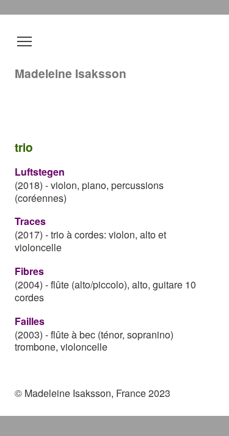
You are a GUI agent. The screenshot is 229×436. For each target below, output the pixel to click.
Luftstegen (40, 172)
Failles (30, 321)
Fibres (29, 271)
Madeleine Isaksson (70, 73)
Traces (30, 221)
